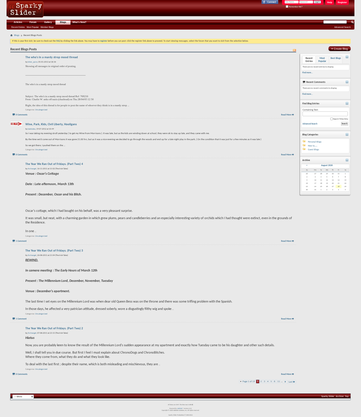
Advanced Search (342, 27)
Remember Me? (295, 7)
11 (278, 381)
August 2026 (327, 165)
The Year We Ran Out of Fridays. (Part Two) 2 (54, 328)
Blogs (63, 22)
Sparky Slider (327, 396)
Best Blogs (336, 58)
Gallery (48, 22)
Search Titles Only (340, 119)
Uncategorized (41, 110)
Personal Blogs (315, 142)
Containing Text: (310, 110)
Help (329, 2)
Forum (33, 22)
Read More (286, 115)
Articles (18, 22)
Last (290, 382)
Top (347, 396)
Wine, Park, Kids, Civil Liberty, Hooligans (51, 124)
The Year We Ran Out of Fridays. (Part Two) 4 (54, 164)
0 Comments (21, 115)
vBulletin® (180, 408)
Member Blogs (47, 27)
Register (342, 2)
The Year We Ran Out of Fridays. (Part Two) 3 (54, 250)
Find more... (307, 73)
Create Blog (339, 48)
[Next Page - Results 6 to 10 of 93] (285, 382)
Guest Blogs (313, 150)
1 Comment (21, 241)
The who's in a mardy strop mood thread (51, 57)
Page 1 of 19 (249, 381)
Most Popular (33, 27)
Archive (340, 396)
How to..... (312, 146)
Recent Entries (18, 27)
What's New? (79, 22)
